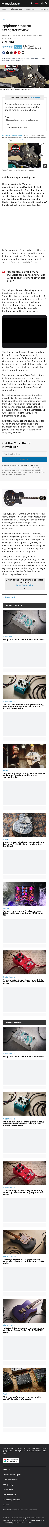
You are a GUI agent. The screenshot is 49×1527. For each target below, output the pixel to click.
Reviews (18, 47)
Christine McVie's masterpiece (23, 9)
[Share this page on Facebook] (3, 52)
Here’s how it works (17, 60)
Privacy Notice (32, 468)
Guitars (5, 19)
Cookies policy (8, 1490)
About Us (6, 1470)
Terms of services (30, 465)
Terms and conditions (11, 1480)
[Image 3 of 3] (41, 155)
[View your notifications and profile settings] (31, 3)
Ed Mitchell (29, 46)
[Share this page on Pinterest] (15, 52)
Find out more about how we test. (30, 140)
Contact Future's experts (12, 1475)
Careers (6, 1505)
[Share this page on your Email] (23, 52)
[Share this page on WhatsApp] (11, 52)
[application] (24, 330)
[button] (2, 3)
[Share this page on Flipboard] (19, 52)
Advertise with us (9, 1495)
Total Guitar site (24, 585)
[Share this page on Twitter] (7, 52)
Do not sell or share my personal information (20, 1510)
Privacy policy (8, 1485)
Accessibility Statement (11, 1500)
